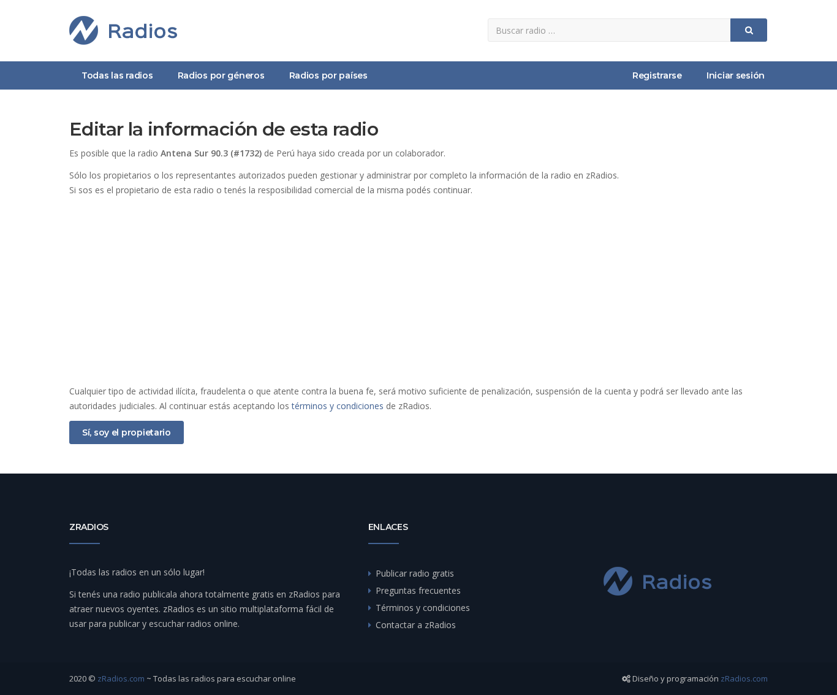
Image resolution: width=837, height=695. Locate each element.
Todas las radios (117, 75)
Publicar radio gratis (415, 573)
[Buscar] (748, 30)
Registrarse (657, 75)
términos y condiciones (338, 406)
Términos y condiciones (423, 607)
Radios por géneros (221, 75)
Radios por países (328, 75)
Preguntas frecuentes (418, 590)
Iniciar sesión (735, 75)
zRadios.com (121, 678)
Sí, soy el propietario (126, 432)
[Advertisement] (418, 291)
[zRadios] (123, 30)
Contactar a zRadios (416, 625)
